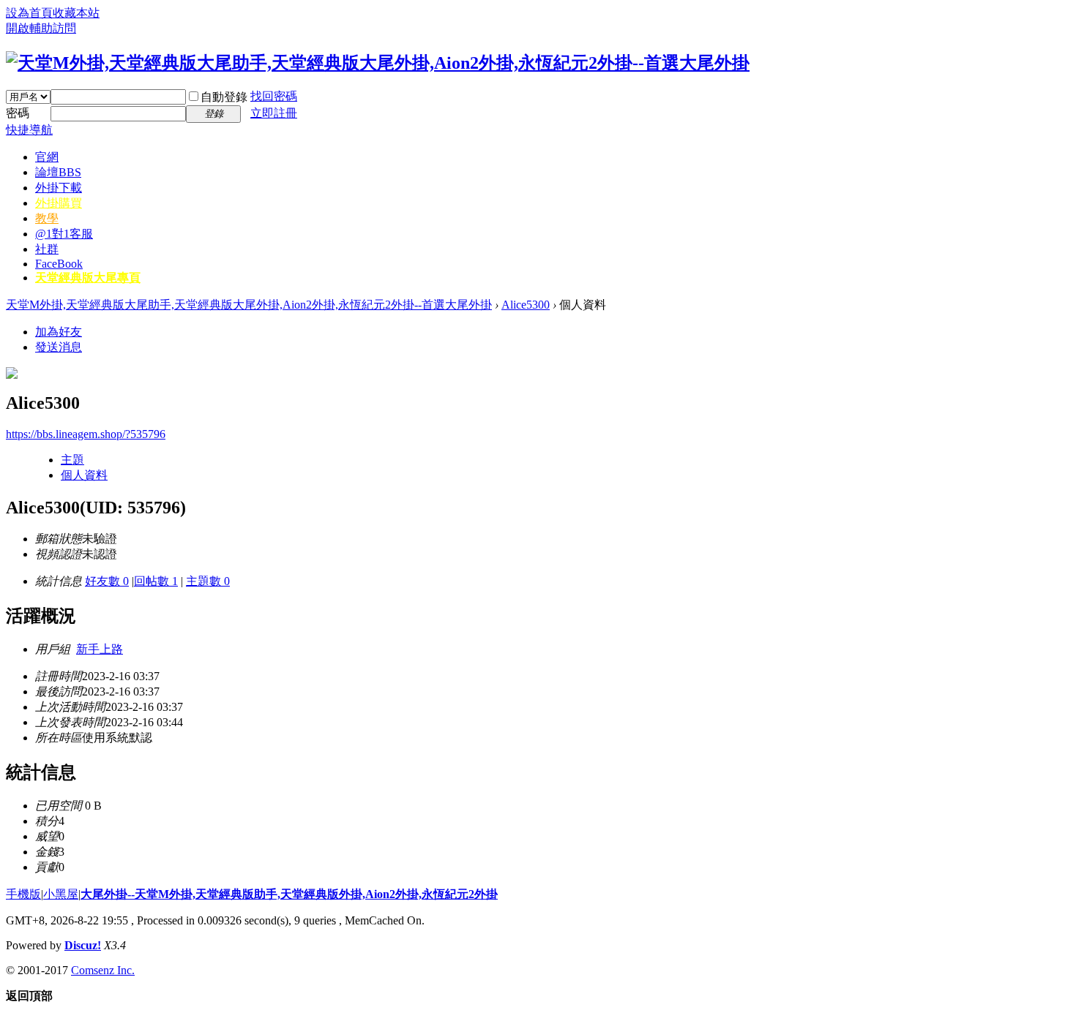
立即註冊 (273, 113)
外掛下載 (58, 187)
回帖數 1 (156, 581)
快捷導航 (29, 130)
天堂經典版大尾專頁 (88, 277)
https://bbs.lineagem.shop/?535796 (85, 434)
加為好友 (58, 331)
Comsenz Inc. (103, 970)
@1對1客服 (64, 233)
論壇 (58, 172)
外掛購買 (58, 203)
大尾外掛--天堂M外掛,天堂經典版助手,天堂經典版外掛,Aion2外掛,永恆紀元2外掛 (289, 894)
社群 (47, 249)
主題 (72, 459)
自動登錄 (224, 97)
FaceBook (59, 263)
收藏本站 (76, 13)
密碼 (17, 113)
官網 (47, 157)
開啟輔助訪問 (41, 28)
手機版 (23, 894)
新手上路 (99, 649)
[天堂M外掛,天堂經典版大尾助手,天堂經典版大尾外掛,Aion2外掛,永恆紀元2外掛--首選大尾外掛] (378, 62)
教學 (47, 218)
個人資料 (84, 475)
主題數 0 (208, 581)
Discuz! (82, 945)
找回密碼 (273, 96)
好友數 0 (107, 581)
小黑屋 (60, 894)
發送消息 (58, 347)
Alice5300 (525, 304)
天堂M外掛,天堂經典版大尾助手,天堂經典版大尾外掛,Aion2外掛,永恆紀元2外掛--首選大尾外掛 (249, 304)
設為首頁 (29, 13)
